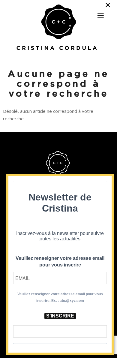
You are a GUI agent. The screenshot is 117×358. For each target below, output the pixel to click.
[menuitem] (100, 12)
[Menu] (100, 15)
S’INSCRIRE (60, 315)
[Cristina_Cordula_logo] (58, 28)
